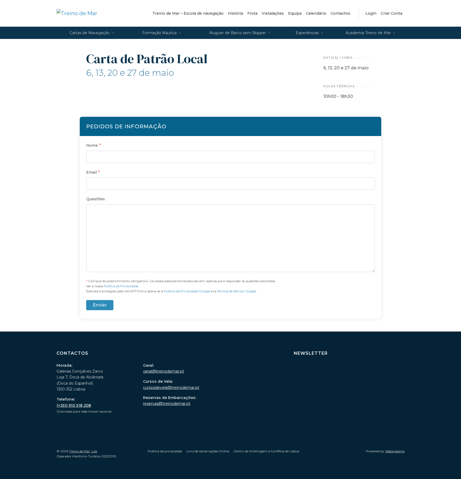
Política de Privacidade (121, 286)
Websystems (394, 451)
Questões (95, 199)
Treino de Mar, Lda (83, 451)
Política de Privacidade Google (187, 291)
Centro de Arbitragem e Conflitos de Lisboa (266, 451)
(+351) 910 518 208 (74, 405)
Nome (93, 145)
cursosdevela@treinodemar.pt (171, 387)
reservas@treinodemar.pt (166, 403)
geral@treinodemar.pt (163, 371)
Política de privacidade (165, 451)
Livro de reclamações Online (207, 451)
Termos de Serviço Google (236, 291)
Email (93, 172)
